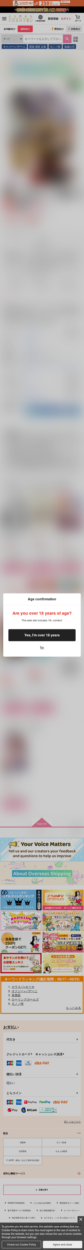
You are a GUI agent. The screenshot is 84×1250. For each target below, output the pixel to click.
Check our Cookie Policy (21, 1244)
